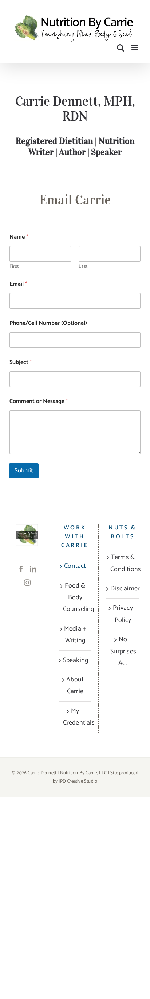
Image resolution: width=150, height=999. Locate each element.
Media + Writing (75, 634)
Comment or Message (38, 401)
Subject (20, 362)
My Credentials (75, 717)
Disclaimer (122, 588)
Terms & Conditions (122, 563)
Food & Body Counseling (75, 597)
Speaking (75, 660)
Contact (75, 566)
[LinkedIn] (33, 569)
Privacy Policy (123, 614)
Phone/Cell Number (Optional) (48, 323)
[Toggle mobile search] (120, 48)
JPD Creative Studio (78, 781)
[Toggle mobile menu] (135, 48)
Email (18, 284)
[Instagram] (27, 582)
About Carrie (75, 685)
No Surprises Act (122, 651)
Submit (24, 471)
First (14, 266)
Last (83, 266)
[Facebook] (21, 569)
